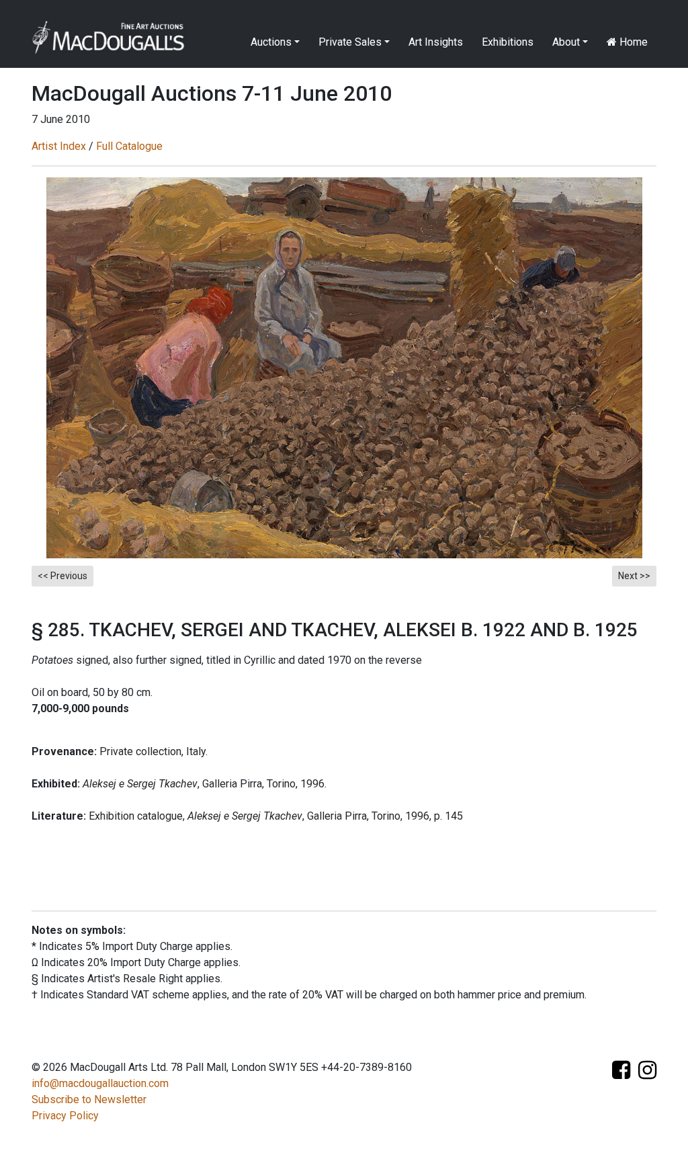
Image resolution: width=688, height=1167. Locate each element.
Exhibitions (507, 42)
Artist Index (59, 146)
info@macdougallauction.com (100, 1083)
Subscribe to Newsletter (89, 1099)
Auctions (271, 42)
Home (632, 42)
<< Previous (62, 575)
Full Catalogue (129, 146)
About (566, 42)
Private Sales (350, 42)
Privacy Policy (65, 1115)
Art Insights (435, 42)
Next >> (634, 575)
